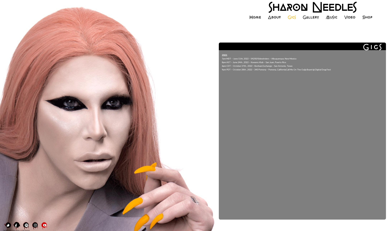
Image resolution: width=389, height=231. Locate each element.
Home (255, 17)
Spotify (26, 225)
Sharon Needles (310, 7)
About (274, 17)
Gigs (292, 17)
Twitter (7, 225)
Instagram (35, 225)
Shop (367, 17)
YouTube (44, 225)
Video (349, 17)
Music (331, 17)
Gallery (311, 17)
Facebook (17, 225)
